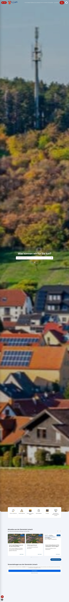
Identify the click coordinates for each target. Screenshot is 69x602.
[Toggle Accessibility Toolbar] (2, 596)
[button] (4, 2)
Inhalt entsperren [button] (34, 570)
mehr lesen (21, 554)
